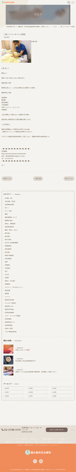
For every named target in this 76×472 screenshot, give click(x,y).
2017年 (31, 396)
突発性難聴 (8, 319)
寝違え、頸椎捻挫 (10, 224)
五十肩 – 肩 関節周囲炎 (11, 243)
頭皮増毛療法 (9, 325)
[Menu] (73, 2)
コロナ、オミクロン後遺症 (12, 316)
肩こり (3, 165)
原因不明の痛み (9, 309)
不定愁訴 (7, 268)
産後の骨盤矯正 (9, 255)
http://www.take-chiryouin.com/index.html (13, 154)
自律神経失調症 (9, 205)
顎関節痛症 (8, 246)
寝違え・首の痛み (10, 281)
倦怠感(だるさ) (9, 306)
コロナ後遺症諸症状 (11, 332)
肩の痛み (7, 252)
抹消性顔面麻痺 (9, 313)
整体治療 (7, 290)
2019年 (54, 392)
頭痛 (6, 262)
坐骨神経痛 (8, 259)
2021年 (7, 392)
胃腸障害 (7, 284)
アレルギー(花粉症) (10, 303)
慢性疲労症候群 (9, 300)
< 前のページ (7, 178)
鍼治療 (7, 294)
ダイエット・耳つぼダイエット (14, 287)
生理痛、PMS (8, 198)
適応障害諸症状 (9, 227)
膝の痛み (7, 233)
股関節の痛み (9, 221)
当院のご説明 (9, 329)
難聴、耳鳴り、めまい (11, 230)
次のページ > (69, 178)
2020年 (31, 392)
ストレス (7, 297)
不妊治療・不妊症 (10, 201)
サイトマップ (54, 445)
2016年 (54, 396)
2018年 (7, 396)
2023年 (31, 388)
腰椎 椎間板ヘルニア (11, 217)
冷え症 (7, 275)
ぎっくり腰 (8, 211)
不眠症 (7, 278)
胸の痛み (7, 236)
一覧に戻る (38, 178)
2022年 (54, 388)
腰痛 (6, 214)
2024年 (7, 388)
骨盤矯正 (7, 265)
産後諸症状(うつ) (10, 322)
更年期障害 (8, 249)
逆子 (6, 271)
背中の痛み (8, 240)
